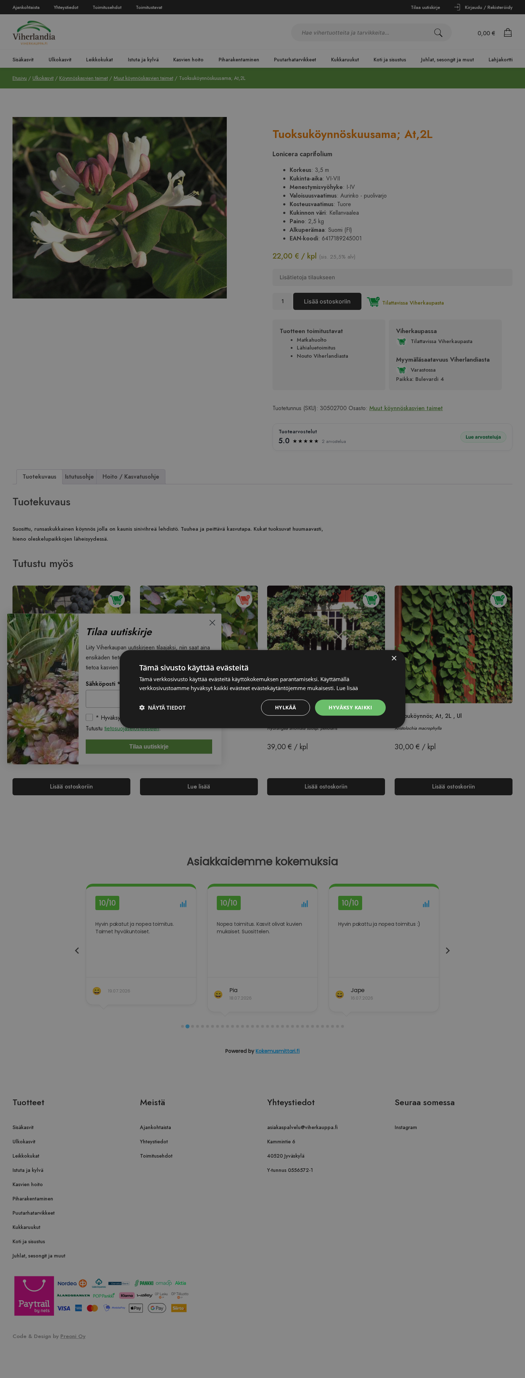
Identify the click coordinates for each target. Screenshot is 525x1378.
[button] (162, 707)
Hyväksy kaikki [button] (350, 707)
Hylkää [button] (285, 707)
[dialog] (262, 689)
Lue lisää (347, 687)
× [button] (393, 658)
